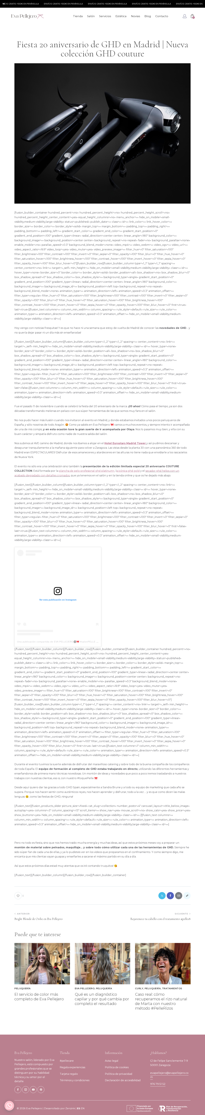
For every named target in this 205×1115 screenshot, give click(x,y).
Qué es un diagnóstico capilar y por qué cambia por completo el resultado (102, 999)
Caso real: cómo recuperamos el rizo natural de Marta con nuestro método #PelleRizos (161, 1001)
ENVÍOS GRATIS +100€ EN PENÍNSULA (50, 3)
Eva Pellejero (85, 988)
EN (83, 1108)
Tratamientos (172, 988)
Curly (139, 988)
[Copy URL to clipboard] (187, 895)
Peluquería (22, 988)
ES (78, 1108)
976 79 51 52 (157, 1084)
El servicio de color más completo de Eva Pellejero (39, 996)
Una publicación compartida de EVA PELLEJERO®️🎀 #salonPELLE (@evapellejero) (66, 641)
